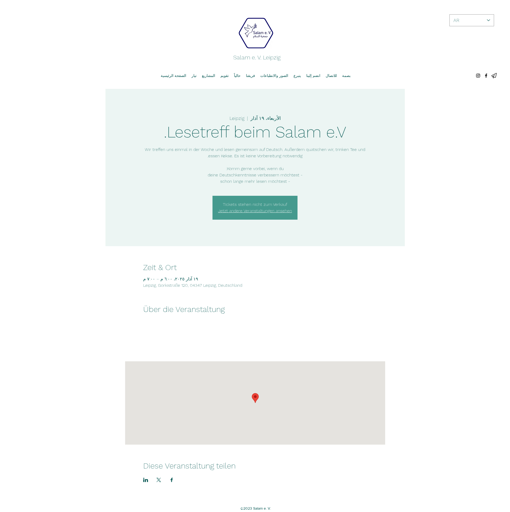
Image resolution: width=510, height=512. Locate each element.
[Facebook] (486, 75)
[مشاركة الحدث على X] (158, 480)
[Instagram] (478, 75)
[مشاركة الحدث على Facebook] (171, 480)
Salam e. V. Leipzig (256, 57)
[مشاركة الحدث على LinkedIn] (145, 480)
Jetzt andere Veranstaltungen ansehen (255, 210)
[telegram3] (494, 75)
